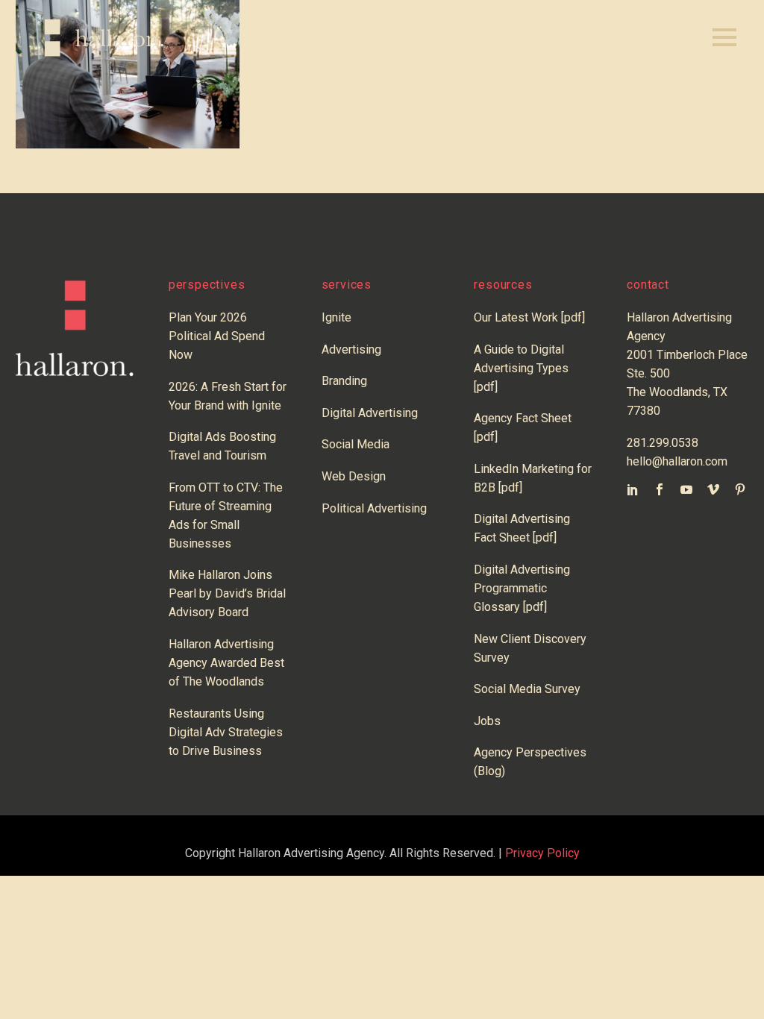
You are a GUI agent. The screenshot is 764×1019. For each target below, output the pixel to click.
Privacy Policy (542, 853)
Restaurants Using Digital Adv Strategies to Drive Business (226, 732)
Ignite (336, 317)
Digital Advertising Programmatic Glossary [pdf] (522, 588)
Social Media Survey (527, 689)
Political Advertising (374, 508)
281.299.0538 (662, 443)
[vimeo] (713, 489)
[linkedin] (633, 489)
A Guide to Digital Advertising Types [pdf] (521, 368)
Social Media (355, 444)
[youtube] (686, 489)
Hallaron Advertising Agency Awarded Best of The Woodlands (226, 663)
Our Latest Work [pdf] (529, 317)
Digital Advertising (370, 413)
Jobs (487, 721)
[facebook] (660, 489)
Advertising (351, 349)
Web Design (354, 476)
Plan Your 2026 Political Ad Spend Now (217, 336)
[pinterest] (740, 489)
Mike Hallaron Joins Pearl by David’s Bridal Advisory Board (227, 593)
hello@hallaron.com (677, 461)
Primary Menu (724, 38)
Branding (344, 381)
